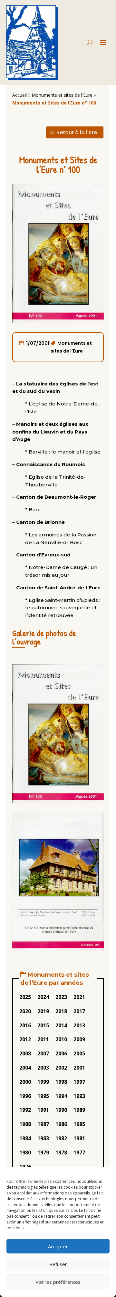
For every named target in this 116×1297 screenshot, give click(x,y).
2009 (79, 1039)
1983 (43, 1138)
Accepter (58, 1246)
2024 (43, 997)
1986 (61, 1124)
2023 (61, 997)
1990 (61, 1109)
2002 (61, 1067)
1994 (61, 1096)
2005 (79, 1053)
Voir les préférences (58, 1282)
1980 (25, 1152)
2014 (61, 1025)
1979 (43, 1152)
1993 (79, 1096)
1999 (43, 1081)
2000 (25, 1081)
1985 (79, 1124)
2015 (43, 1025)
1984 (25, 1138)
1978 (61, 1152)
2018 (61, 1011)
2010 (61, 1039)
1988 (25, 1124)
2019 (43, 1011)
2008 (25, 1053)
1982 (61, 1138)
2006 (61, 1053)
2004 (25, 1067)
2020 (25, 1011)
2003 (43, 1067)
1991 (43, 1109)
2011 (43, 1039)
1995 (43, 1096)
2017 (79, 1011)
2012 (25, 1039)
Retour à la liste (76, 132)
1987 (43, 1124)
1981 (79, 1138)
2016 (25, 1025)
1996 (25, 1096)
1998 (61, 1081)
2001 (79, 1067)
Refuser (58, 1264)
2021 (79, 997)
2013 (79, 1025)
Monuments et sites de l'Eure (62, 95)
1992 (25, 1109)
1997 (79, 1081)
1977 (79, 1152)
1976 (25, 1166)
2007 (43, 1053)
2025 (25, 997)
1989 (79, 1109)
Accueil (19, 95)
